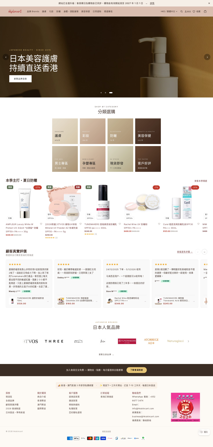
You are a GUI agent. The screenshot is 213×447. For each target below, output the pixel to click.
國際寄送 (41, 408)
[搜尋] (181, 11)
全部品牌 (10, 400)
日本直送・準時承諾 (15, 412)
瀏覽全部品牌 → (106, 354)
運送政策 (73, 400)
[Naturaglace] (174, 341)
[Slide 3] (111, 92)
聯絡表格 (147, 420)
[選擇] (77, 216)
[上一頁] (24, 341)
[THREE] (52, 341)
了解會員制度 (136, 370)
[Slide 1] (102, 92)
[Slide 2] (107, 92)
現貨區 (9, 396)
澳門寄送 (41, 404)
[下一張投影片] (198, 211)
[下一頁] (188, 341)
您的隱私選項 (75, 412)
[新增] (38, 216)
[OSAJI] (76, 341)
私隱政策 (73, 408)
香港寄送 (41, 400)
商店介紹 (41, 396)
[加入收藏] (41, 223)
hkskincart (18, 431)
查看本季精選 (200, 181)
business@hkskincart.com (145, 416)
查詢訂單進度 (107, 396)
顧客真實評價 (12, 404)
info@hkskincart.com (143, 408)
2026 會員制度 (13, 408)
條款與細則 (74, 404)
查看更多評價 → (185, 251)
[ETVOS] (28, 341)
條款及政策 (106, 432)
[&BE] (101, 341)
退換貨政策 (74, 396)
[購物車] (205, 11)
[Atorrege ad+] (149, 341)
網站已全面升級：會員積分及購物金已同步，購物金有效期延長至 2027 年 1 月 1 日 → (106, 3)
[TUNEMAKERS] (125, 341)
